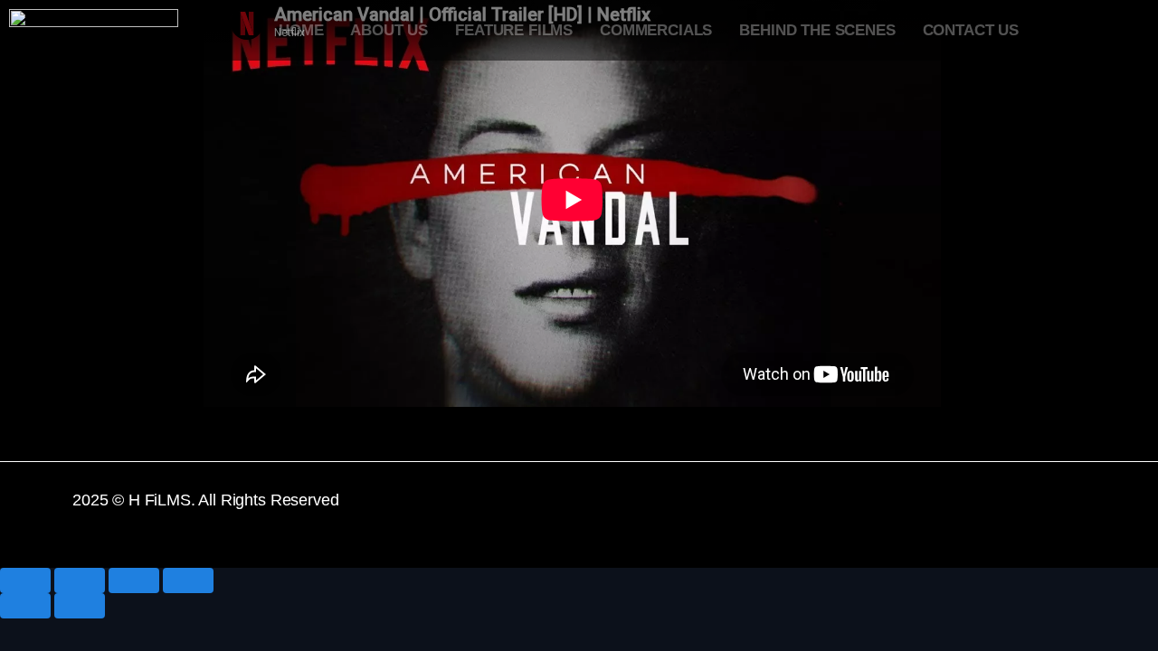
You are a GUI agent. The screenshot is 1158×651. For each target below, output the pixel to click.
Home (301, 30)
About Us (389, 30)
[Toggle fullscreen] (134, 580)
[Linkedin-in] (956, 511)
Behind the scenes (817, 30)
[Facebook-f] (797, 511)
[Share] (79, 580)
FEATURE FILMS (514, 30)
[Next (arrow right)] (79, 605)
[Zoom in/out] (188, 580)
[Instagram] (1009, 511)
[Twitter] (850, 511)
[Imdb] (1063, 511)
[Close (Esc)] (25, 580)
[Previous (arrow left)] (25, 605)
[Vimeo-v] (902, 511)
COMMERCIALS (656, 30)
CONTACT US (971, 30)
